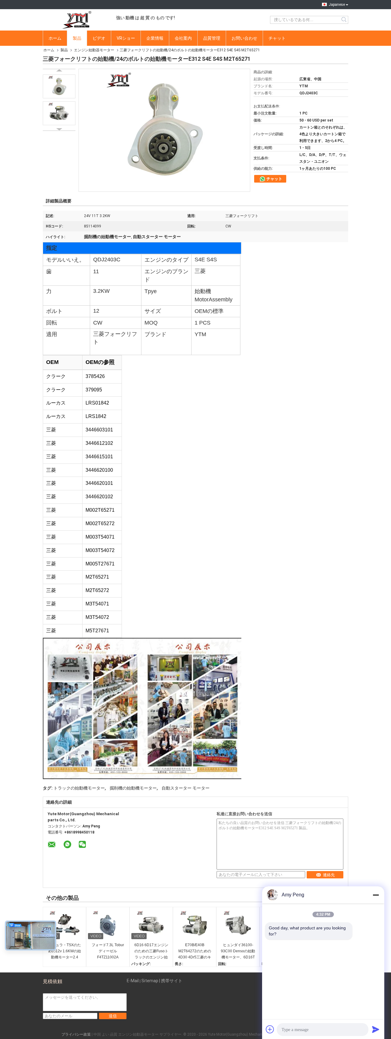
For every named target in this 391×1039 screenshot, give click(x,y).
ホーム (55, 38)
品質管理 (211, 38)
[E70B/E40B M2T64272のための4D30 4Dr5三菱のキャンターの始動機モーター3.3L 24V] (194, 925)
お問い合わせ (244, 38)
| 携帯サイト (170, 980)
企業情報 (154, 38)
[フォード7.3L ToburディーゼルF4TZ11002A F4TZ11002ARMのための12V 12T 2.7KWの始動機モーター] (107, 925)
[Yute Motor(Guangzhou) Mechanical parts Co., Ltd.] (76, 20)
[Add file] (270, 1029)
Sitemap (149, 980)
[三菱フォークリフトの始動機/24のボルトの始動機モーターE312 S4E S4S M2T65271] (59, 86)
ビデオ (99, 38)
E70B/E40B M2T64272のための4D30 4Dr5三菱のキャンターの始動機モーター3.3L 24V (194, 951)
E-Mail (133, 980)
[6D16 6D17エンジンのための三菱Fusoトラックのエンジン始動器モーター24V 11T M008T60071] (151, 925)
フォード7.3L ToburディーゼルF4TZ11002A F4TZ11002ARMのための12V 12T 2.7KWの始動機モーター (108, 951)
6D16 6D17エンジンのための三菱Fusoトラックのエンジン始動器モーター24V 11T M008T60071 (151, 951)
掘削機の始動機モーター (133, 788)
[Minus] (375, 895)
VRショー (126, 38)
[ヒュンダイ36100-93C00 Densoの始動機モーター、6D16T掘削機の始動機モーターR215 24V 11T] (238, 925)
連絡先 (329, 875)
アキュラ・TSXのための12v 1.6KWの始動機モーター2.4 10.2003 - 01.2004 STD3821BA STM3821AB (64, 951)
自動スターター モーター (186, 788)
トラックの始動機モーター (79, 788)
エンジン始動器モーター (94, 50)
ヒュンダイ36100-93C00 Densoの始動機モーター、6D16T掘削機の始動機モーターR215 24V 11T (238, 951)
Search (344, 20)
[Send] (376, 1029)
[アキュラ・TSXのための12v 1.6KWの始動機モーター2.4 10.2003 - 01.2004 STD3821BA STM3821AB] (64, 925)
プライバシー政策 (76, 1034)
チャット (277, 38)
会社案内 (183, 38)
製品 (77, 38)
